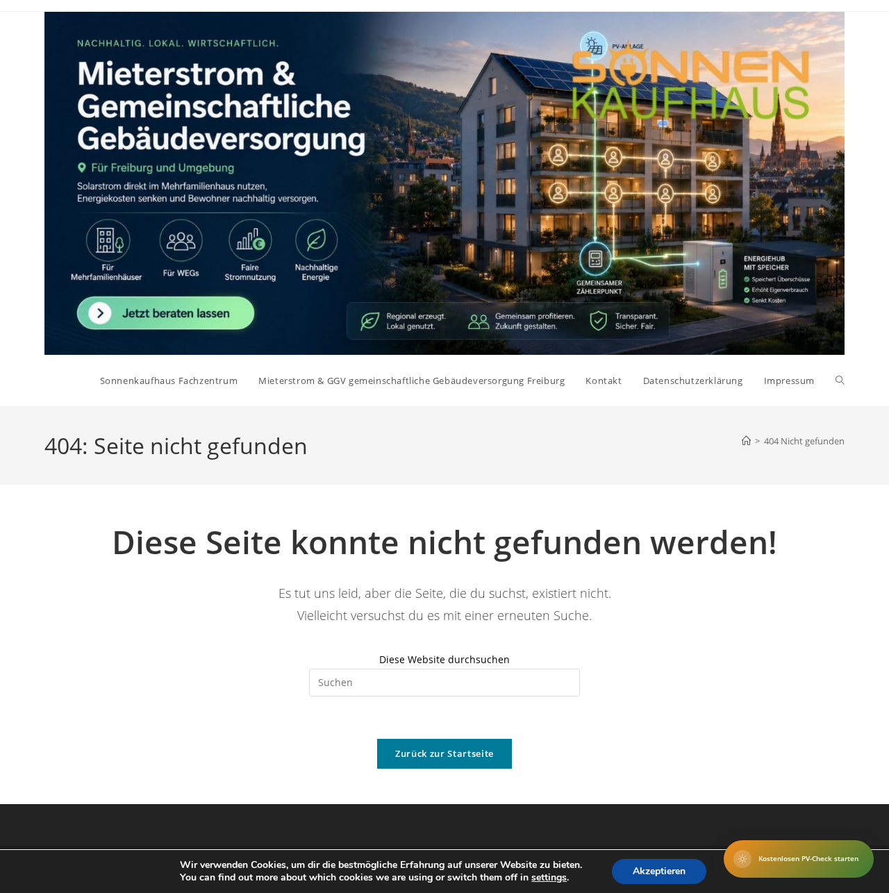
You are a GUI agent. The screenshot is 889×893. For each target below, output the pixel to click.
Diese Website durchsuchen (444, 659)
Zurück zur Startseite (444, 753)
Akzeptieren (659, 871)
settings (549, 877)
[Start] (746, 441)
